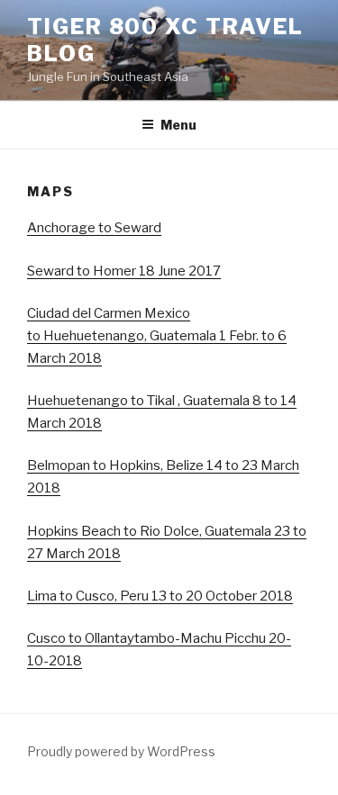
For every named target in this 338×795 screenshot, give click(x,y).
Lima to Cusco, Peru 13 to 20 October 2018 (160, 596)
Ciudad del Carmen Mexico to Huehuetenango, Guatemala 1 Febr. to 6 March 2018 (157, 335)
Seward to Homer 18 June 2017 (124, 271)
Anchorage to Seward (94, 228)
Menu (178, 124)
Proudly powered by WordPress (121, 751)
